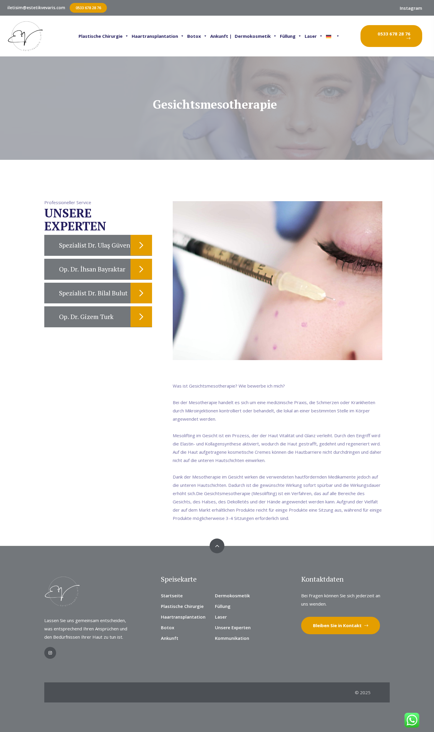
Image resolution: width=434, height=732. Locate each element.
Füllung (288, 36)
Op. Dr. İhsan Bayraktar (92, 269)
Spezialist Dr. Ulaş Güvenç (96, 245)
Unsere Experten (233, 627)
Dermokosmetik (253, 36)
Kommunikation (232, 638)
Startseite (172, 595)
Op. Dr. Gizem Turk (86, 316)
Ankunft (169, 638)
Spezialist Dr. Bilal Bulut (93, 293)
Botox (194, 36)
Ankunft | (221, 36)
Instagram (411, 8)
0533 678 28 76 (88, 7)
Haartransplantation (155, 36)
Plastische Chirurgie (101, 36)
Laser (311, 36)
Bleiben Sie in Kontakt (338, 625)
